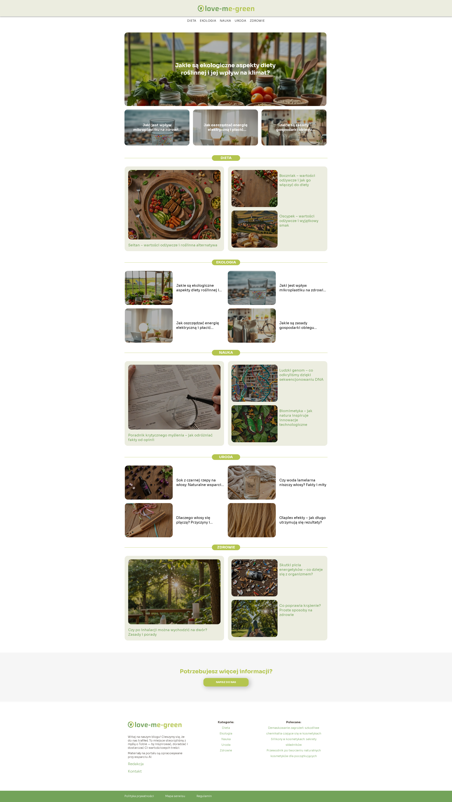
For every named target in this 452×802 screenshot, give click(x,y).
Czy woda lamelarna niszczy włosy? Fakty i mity (302, 482)
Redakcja (136, 764)
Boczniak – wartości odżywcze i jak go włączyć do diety (297, 180)
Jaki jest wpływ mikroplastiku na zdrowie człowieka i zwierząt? (157, 127)
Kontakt (135, 771)
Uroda (240, 21)
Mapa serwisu (175, 796)
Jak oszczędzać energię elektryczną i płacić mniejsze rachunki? (225, 127)
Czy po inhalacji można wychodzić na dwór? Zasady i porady (167, 632)
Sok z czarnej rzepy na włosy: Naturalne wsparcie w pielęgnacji (199, 482)
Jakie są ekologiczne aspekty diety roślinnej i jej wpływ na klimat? (225, 69)
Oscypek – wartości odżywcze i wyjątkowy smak (298, 221)
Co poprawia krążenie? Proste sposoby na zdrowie (300, 610)
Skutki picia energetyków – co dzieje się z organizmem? (301, 569)
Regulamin (204, 796)
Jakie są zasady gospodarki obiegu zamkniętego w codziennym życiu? (294, 127)
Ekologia (208, 21)
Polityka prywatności (139, 796)
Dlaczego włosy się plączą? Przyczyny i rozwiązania (193, 520)
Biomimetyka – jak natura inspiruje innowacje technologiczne (295, 418)
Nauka (225, 21)
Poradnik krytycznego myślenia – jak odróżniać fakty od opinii (170, 437)
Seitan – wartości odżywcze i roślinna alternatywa (172, 245)
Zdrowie (257, 21)
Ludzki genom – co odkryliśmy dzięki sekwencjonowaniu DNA (301, 375)
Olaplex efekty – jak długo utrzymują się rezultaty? (302, 520)
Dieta (191, 21)
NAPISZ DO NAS (226, 682)
